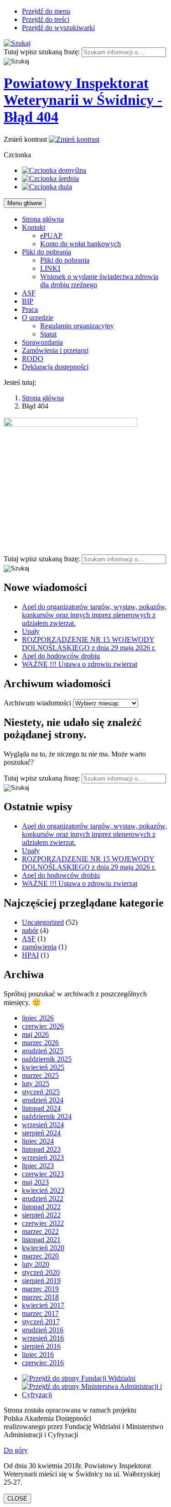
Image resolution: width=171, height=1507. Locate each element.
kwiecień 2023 (43, 1190)
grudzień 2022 (42, 1198)
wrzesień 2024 (43, 1125)
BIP (27, 301)
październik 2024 (47, 1116)
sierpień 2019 (41, 1280)
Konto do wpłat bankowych (80, 244)
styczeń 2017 (41, 1322)
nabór (30, 930)
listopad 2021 (41, 1239)
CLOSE (17, 1498)
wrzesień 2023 (43, 1157)
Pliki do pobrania (46, 252)
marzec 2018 (40, 1297)
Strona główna (43, 219)
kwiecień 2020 (43, 1248)
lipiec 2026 (38, 1018)
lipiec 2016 (38, 1354)
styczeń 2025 (41, 1092)
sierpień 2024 (41, 1133)
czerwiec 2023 (43, 1174)
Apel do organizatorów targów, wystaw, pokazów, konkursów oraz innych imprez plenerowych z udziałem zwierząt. (94, 615)
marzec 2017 (40, 1313)
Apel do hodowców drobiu (61, 656)
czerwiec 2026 (43, 1026)
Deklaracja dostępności (55, 367)
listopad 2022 (41, 1207)
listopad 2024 (41, 1108)
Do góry (16, 1450)
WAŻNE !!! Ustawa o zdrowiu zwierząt (79, 664)
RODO (32, 359)
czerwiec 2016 (43, 1363)
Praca (30, 309)
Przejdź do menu (46, 11)
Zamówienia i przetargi (55, 350)
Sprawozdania (42, 342)
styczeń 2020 (41, 1272)
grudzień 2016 (42, 1330)
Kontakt (33, 227)
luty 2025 (35, 1084)
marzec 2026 (40, 1042)
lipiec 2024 (38, 1141)
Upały (31, 631)
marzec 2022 (40, 1231)
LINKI (50, 268)
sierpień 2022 (41, 1215)
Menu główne (24, 203)
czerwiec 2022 (43, 1223)
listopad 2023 (41, 1149)
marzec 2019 (40, 1289)
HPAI (30, 955)
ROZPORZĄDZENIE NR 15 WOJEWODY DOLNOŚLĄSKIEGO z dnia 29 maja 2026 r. (88, 644)
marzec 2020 (40, 1256)
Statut (48, 334)
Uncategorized (43, 922)
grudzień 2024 (42, 1100)
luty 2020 (35, 1264)
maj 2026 (35, 1034)
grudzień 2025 (42, 1051)
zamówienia (39, 947)
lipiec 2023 (38, 1166)
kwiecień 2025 (43, 1067)
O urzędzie (37, 317)
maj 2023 (35, 1182)
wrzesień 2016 (43, 1338)
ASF (29, 293)
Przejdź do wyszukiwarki (58, 27)
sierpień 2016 (41, 1346)
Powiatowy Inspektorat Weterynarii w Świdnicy (83, 100)
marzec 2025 (40, 1075)
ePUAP (51, 235)
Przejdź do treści (45, 19)
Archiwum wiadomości (37, 703)
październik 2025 (47, 1059)
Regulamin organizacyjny (77, 326)
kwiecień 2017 (43, 1305)
